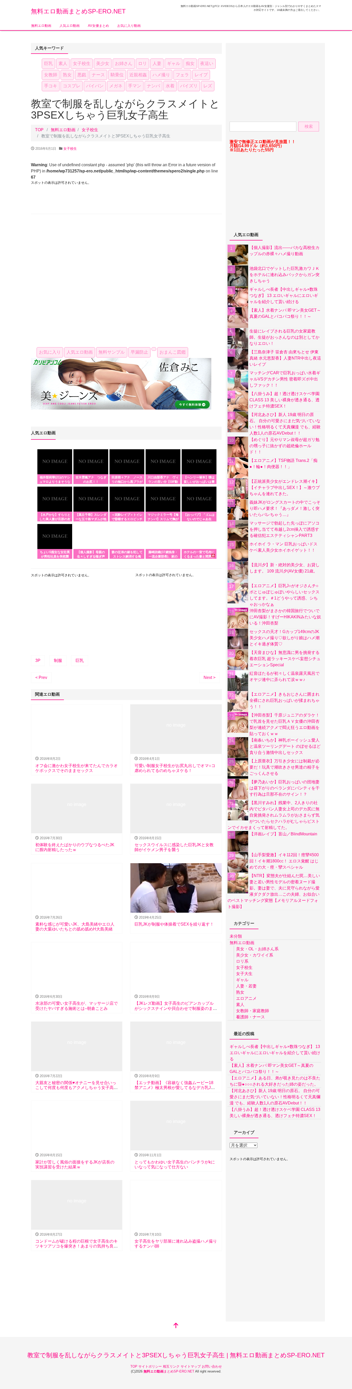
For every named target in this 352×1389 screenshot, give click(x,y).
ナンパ (153, 86)
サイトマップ (191, 1366)
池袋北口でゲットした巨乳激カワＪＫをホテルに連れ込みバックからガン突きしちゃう (284, 274)
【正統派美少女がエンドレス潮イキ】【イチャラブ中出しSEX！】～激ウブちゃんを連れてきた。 (284, 487)
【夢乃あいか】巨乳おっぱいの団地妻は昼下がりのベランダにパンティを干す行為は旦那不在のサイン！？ (284, 788)
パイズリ (189, 86)
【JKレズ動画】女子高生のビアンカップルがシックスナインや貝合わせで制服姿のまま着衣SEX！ (176, 1008)
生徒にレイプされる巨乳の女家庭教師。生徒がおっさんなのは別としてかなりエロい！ (284, 337)
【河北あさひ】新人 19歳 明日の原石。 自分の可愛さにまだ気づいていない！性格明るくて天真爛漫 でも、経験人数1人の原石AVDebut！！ (275, 1096)
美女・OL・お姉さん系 (257, 949)
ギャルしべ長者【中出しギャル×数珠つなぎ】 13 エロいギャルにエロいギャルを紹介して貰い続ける (283, 295)
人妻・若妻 (246, 986)
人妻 (157, 63)
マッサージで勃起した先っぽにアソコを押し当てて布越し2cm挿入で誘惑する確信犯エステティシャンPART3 (284, 529)
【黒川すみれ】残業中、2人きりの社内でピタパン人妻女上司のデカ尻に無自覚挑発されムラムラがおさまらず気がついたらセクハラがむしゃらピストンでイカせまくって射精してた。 (274, 815)
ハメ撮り (161, 74)
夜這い (206, 63)
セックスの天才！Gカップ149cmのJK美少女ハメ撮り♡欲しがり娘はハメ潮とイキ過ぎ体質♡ (284, 637)
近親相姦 (138, 74)
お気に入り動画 (129, 26)
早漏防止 (139, 352)
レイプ (201, 74)
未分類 (236, 936)
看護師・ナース (250, 1017)
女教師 (50, 74)
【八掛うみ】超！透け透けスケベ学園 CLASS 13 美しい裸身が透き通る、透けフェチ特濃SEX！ (284, 400)
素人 (62, 63)
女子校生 (81, 63)
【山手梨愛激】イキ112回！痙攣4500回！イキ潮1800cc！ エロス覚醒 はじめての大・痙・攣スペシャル (284, 861)
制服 (58, 660)
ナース (98, 74)
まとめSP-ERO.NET (169, 1371)
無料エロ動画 (41, 26)
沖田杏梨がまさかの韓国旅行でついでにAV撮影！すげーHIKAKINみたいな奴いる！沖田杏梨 (285, 617)
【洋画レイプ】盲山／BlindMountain (283, 834)
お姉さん (123, 63)
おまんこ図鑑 (173, 352)
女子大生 (244, 973)
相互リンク (172, 1366)
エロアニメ (246, 998)
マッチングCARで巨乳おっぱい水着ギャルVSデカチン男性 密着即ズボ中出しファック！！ (284, 379)
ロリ (142, 63)
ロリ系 (242, 961)
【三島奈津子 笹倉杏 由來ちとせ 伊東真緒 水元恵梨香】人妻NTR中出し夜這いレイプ (285, 358)
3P (37, 660)
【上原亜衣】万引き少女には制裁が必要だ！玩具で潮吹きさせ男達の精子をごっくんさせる (284, 767)
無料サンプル (111, 352)
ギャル (173, 63)
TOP (134, 1366)
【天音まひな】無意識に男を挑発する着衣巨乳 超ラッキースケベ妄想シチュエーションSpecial (285, 658)
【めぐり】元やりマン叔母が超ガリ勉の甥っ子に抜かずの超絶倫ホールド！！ (284, 445)
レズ (207, 86)
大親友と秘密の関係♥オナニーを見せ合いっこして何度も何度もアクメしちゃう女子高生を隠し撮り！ (76, 1087)
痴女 (190, 63)
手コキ (50, 86)
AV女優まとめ (98, 26)
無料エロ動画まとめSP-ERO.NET (78, 11)
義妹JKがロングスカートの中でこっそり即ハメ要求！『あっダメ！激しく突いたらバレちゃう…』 (284, 508)
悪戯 (81, 74)
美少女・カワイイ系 (254, 955)
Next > (209, 677)
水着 (170, 86)
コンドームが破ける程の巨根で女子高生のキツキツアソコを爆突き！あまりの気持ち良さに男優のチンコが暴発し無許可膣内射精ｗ (76, 1246)
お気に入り (50, 352)
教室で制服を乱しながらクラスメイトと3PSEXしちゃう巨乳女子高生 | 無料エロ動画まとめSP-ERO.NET (176, 1355)
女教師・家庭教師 (252, 1011)
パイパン (95, 86)
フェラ (182, 74)
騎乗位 (117, 74)
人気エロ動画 (70, 26)
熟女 (67, 74)
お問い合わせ (212, 1366)
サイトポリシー (150, 1366)
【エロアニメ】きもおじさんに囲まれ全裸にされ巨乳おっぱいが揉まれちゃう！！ (284, 700)
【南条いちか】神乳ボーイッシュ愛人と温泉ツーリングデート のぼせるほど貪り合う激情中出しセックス (285, 746)
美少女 (102, 63)
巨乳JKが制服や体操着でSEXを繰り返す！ (174, 924)
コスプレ (71, 86)
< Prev (41, 677)
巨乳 (48, 63)
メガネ (115, 86)
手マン (134, 86)
